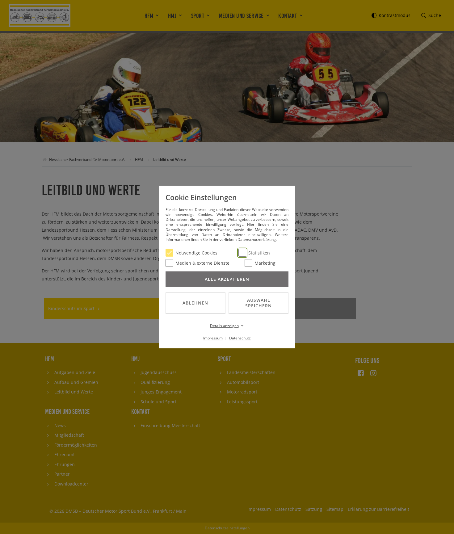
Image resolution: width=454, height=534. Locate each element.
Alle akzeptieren (227, 279)
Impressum (213, 338)
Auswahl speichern (258, 303)
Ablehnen (195, 303)
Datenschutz (240, 338)
